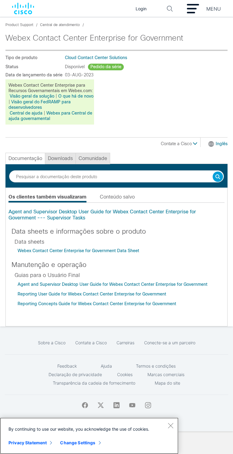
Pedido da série (105, 66)
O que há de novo (75, 96)
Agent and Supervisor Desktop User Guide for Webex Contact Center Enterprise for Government (113, 284)
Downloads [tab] (60, 158)
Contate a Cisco (177, 143)
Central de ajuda (26, 113)
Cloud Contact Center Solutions (96, 57)
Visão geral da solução (32, 96)
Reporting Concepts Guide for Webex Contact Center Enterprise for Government (97, 303)
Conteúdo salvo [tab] (117, 196)
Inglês (222, 143)
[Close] (170, 425)
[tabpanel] (116, 215)
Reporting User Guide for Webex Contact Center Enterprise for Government (92, 294)
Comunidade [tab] (93, 158)
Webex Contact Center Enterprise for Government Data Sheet (78, 250)
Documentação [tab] (25, 158)
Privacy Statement (27, 442)
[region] (89, 436)
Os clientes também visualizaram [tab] (47, 196)
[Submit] (218, 177)
